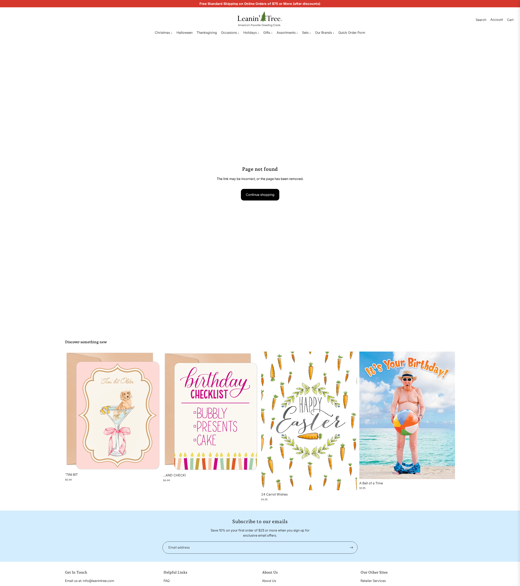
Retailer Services (373, 581)
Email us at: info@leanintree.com (89, 581)
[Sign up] (351, 547)
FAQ (167, 581)
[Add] (154, 464)
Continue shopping (260, 195)
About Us (269, 581)
